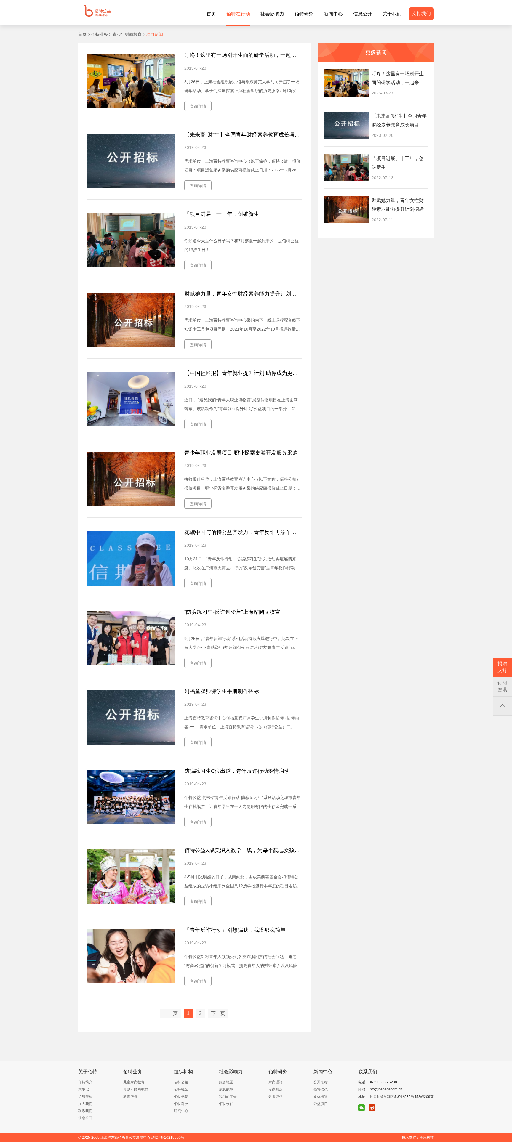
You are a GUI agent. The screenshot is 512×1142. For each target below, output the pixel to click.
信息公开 (85, 1118)
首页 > (84, 34)
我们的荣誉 (228, 1097)
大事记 (83, 1089)
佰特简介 (85, 1082)
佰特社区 (181, 1089)
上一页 (171, 1013)
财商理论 (275, 1082)
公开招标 (320, 1082)
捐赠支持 (502, 667)
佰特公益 (181, 1082)
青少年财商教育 (135, 1089)
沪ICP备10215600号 (167, 1137)
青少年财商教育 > (128, 34)
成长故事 (226, 1089)
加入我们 (85, 1104)
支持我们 (421, 13)
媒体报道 (320, 1097)
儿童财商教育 (134, 1082)
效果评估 (275, 1097)
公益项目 (320, 1104)
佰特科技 (181, 1104)
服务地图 (226, 1082)
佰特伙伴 (226, 1104)
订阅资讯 (502, 686)
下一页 (218, 1013)
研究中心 (181, 1111)
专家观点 (275, 1089)
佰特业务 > (100, 34)
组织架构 (85, 1097)
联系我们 (85, 1111)
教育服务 (130, 1097)
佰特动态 (320, 1089)
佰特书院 (181, 1097)
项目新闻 (154, 34)
